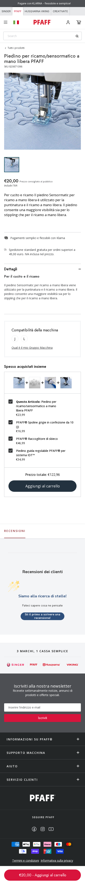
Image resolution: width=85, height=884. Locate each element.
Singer (6, 11)
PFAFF (17, 11)
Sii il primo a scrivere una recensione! (42, 616)
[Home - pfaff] (42, 22)
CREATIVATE (60, 11)
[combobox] (42, 36)
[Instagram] (42, 829)
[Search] (78, 36)
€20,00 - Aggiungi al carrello (42, 875)
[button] (78, 22)
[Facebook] (34, 829)
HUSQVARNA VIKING (37, 11)
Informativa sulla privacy (57, 860)
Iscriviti (42, 718)
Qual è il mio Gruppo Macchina (32, 348)
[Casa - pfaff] (42, 798)
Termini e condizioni (25, 860)
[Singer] (16, 664)
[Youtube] (51, 829)
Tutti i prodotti (16, 48)
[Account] (68, 22)
